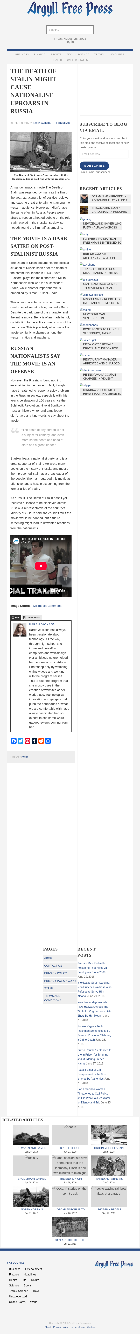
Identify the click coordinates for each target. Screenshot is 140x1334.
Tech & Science (18, 1291)
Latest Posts (33, 617)
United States (17, 1302)
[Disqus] (41, 806)
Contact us (53, 965)
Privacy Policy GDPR (60, 980)
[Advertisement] (105, 87)
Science (14, 1285)
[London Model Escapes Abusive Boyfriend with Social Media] (109, 1135)
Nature (35, 1280)
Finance (14, 1274)
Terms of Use (77, 1327)
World (25, 757)
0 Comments (63, 123)
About (48, 1327)
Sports (28, 1285)
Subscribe (94, 165)
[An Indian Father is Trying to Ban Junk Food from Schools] (109, 1165)
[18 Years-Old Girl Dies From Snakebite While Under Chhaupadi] (70, 1227)
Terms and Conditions (52, 998)
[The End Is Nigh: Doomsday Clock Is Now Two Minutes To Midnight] (70, 1165)
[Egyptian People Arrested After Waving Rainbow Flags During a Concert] (109, 1196)
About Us (51, 958)
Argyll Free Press (70, 10)
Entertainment (33, 1269)
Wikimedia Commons (46, 606)
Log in (70, 41)
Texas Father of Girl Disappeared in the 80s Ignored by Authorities (101, 272)
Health (13, 1280)
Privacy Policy (55, 973)
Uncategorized (18, 1296)
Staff (48, 988)
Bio (17, 617)
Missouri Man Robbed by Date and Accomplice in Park (101, 303)
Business (14, 1269)
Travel (36, 1291)
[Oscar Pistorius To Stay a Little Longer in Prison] (70, 1196)
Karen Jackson (42, 624)
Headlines (30, 1274)
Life (24, 1280)
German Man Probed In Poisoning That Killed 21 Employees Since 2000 (110, 200)
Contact (91, 1327)
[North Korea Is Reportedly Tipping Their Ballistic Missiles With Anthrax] (31, 1196)
